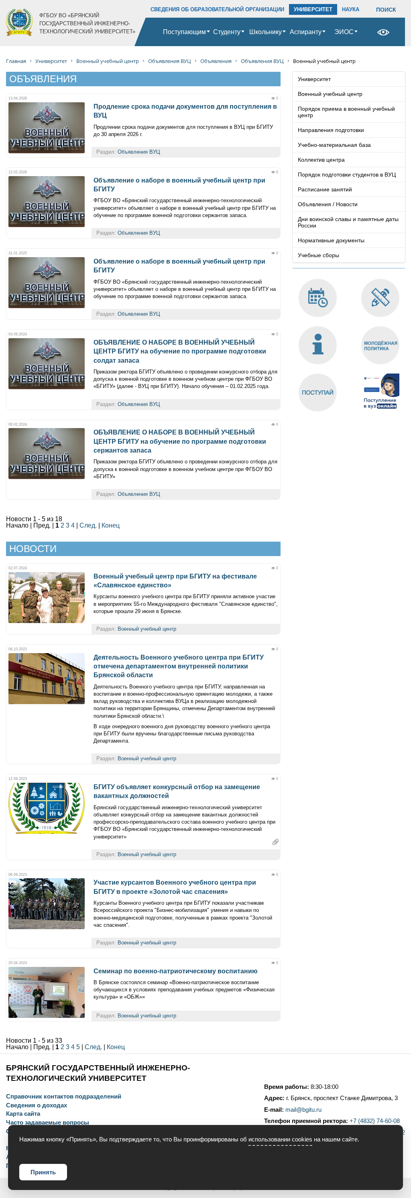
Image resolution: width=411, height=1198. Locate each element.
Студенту (226, 31)
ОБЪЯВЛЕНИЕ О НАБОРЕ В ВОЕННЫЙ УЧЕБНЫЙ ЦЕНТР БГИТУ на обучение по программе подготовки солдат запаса (180, 351)
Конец (111, 525)
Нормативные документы (331, 240)
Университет (314, 79)
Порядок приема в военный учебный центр (346, 112)
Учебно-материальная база (334, 145)
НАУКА (350, 9)
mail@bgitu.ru (303, 1110)
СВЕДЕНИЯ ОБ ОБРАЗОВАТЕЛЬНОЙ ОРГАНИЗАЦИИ (217, 9)
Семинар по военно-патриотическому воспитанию (176, 971)
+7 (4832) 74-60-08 (375, 1121)
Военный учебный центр (147, 629)
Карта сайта (23, 1114)
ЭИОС (344, 31)
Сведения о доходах (36, 1106)
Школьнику (265, 31)
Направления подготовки (331, 130)
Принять (43, 1172)
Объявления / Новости (328, 204)
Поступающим (184, 31)
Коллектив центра (321, 159)
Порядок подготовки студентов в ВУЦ (347, 174)
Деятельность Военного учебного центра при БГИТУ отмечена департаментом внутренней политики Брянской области (179, 666)
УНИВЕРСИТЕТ (313, 9)
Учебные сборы (318, 255)
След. (88, 525)
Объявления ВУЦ (139, 152)
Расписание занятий (325, 189)
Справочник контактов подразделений (63, 1097)
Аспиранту (305, 31)
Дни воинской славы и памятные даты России (348, 222)
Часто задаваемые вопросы (47, 1123)
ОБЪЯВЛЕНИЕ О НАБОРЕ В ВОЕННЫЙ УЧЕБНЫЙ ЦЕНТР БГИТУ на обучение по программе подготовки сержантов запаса (180, 441)
